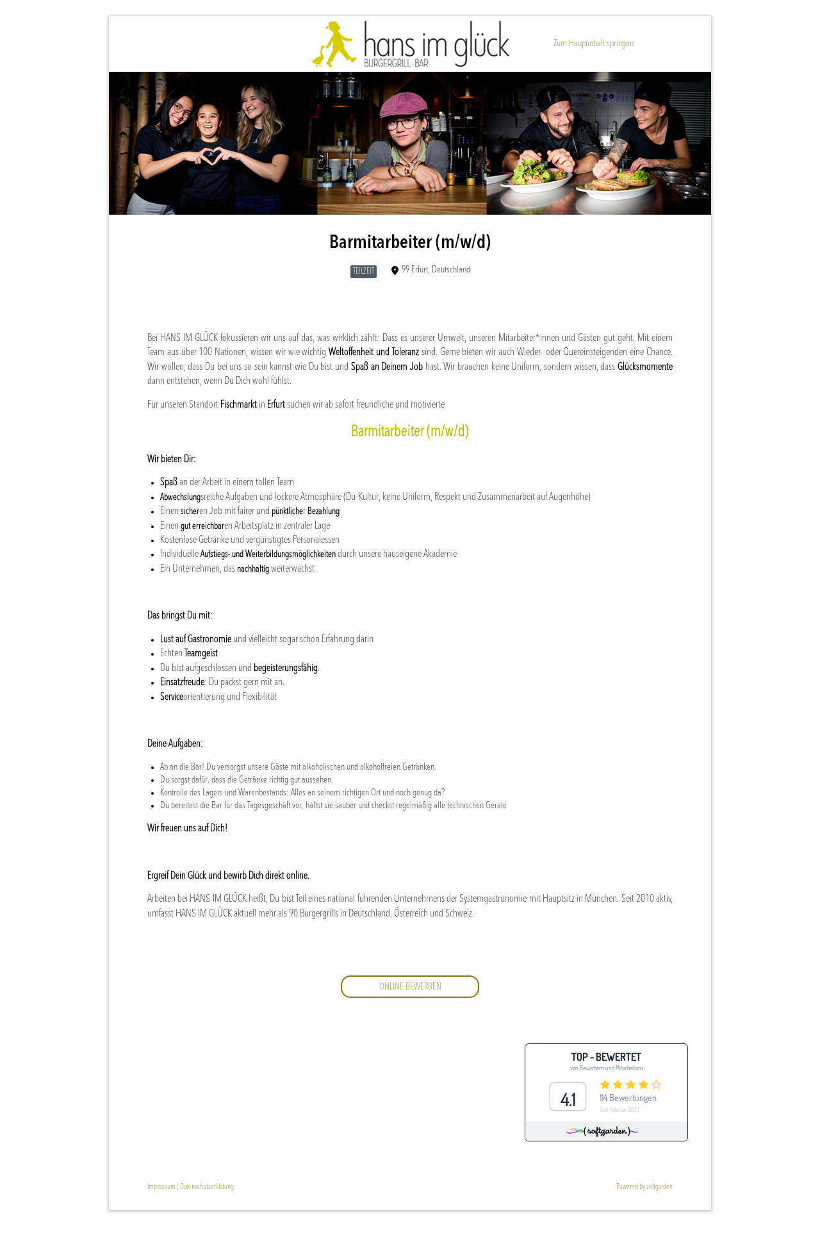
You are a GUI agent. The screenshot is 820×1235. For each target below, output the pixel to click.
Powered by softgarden (644, 1187)
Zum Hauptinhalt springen (594, 43)
